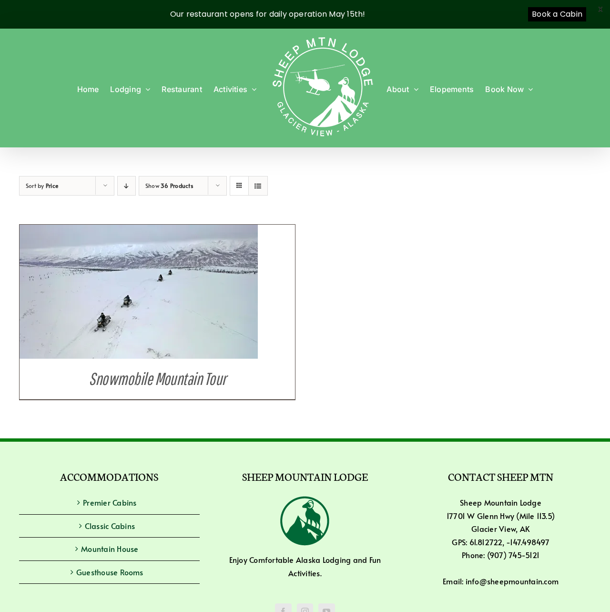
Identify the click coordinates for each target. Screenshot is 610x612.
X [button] (600, 9)
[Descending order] (126, 186)
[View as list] (258, 185)
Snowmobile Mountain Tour (157, 378)
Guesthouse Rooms (109, 572)
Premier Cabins (109, 502)
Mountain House (109, 548)
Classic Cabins (110, 525)
